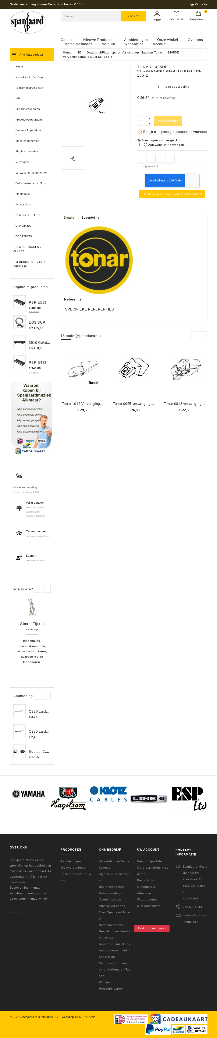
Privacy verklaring (112, 905)
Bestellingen (146, 880)
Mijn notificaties (148, 905)
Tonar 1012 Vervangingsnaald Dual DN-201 (98, 404)
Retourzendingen (111, 893)
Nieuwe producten (74, 867)
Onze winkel (167, 40)
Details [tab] (69, 217)
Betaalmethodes (78, 44)
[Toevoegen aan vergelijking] (83, 375)
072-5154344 (192, 907)
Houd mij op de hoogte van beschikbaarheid (172, 194)
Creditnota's (146, 886)
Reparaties (134, 44)
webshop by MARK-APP (78, 1016)
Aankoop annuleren (151, 928)
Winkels (104, 982)
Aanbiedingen (136, 40)
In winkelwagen (168, 120)
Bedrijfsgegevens (111, 886)
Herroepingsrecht (112, 988)
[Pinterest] (169, 158)
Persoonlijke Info (149, 861)
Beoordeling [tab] (90, 217)
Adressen (144, 893)
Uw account (148, 849)
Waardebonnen (148, 899)
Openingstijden (110, 899)
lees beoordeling (177, 86)
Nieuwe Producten (99, 40)
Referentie (73, 299)
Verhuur (108, 44)
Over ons (195, 40)
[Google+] (160, 158)
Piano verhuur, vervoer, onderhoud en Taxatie (115, 969)
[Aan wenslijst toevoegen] (71, 375)
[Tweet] (151, 158)
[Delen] (141, 158)
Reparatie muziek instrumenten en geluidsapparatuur (114, 950)
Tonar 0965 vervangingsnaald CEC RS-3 (146, 404)
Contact (67, 40)
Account (160, 44)
